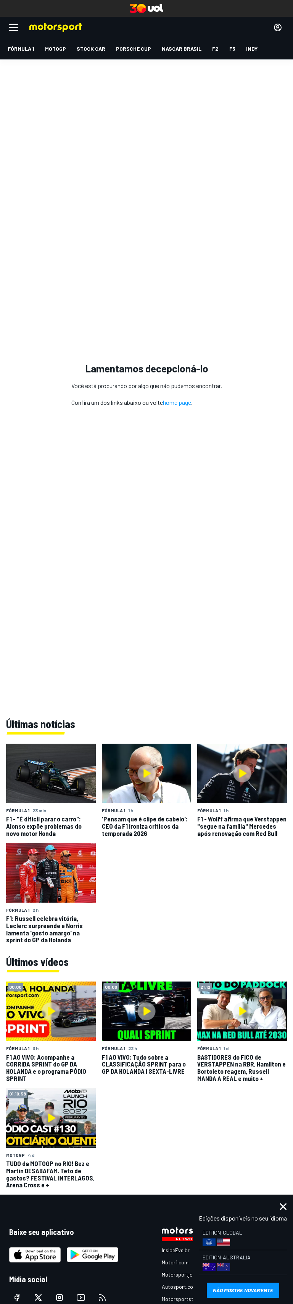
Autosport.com (179, 1286)
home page (177, 402)
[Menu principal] (14, 27)
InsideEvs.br (176, 1250)
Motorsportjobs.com (185, 1274)
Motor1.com (175, 1262)
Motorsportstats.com (187, 1299)
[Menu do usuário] (277, 27)
